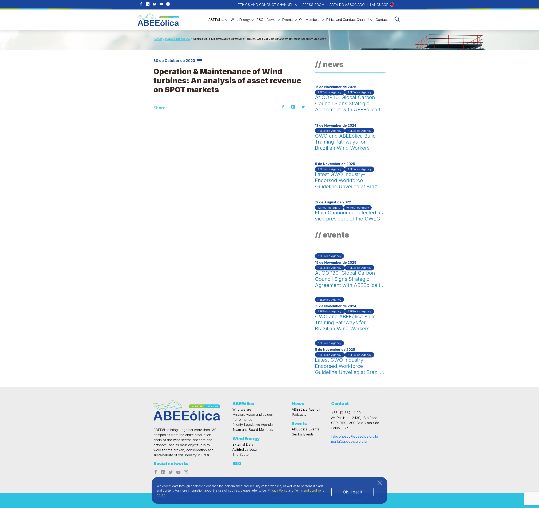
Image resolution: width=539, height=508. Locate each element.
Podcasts (299, 414)
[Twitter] (303, 107)
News (271, 20)
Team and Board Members (252, 429)
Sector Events (303, 434)
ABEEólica (216, 20)
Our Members (309, 20)
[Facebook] (283, 107)
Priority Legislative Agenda (252, 424)
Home (158, 39)
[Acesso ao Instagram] (168, 4)
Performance (242, 419)
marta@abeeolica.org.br (349, 441)
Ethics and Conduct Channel (266, 5)
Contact (382, 20)
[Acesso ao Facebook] (141, 4)
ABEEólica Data (244, 449)
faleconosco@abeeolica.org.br (354, 436)
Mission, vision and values (252, 414)
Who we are (241, 409)
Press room (313, 5)
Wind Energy (240, 20)
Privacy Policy (277, 490)
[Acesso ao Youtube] (161, 4)
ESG (259, 20)
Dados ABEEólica (177, 39)
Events (287, 20)
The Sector (241, 454)
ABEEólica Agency (306, 409)
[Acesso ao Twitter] (154, 4)
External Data (242, 444)
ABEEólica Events (305, 429)
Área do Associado (347, 5)
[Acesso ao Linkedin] (147, 4)
